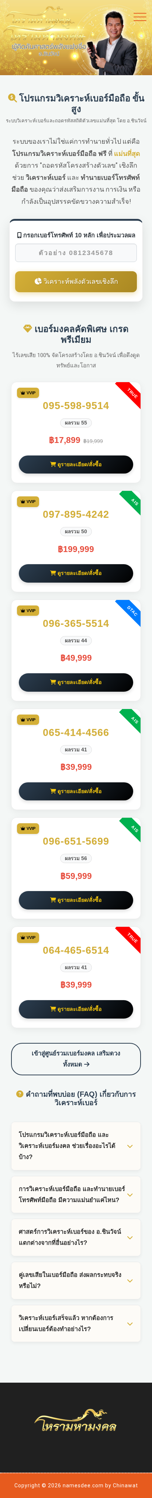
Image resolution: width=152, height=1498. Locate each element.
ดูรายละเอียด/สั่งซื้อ (79, 464)
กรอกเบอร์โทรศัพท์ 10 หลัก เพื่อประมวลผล (78, 235)
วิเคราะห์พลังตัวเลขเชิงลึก (80, 281)
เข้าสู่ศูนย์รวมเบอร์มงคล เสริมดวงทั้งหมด (76, 1059)
